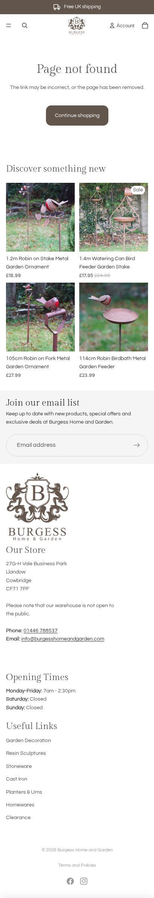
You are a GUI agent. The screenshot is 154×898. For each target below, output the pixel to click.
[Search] (24, 25)
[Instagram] (83, 881)
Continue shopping (77, 115)
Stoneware (19, 766)
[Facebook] (70, 881)
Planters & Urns (24, 792)
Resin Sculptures (26, 753)
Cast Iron (16, 779)
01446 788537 (41, 630)
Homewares (20, 805)
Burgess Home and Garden (85, 850)
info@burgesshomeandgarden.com (62, 639)
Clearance (18, 817)
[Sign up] (137, 445)
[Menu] (8, 25)
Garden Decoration (28, 740)
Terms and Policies (77, 865)
